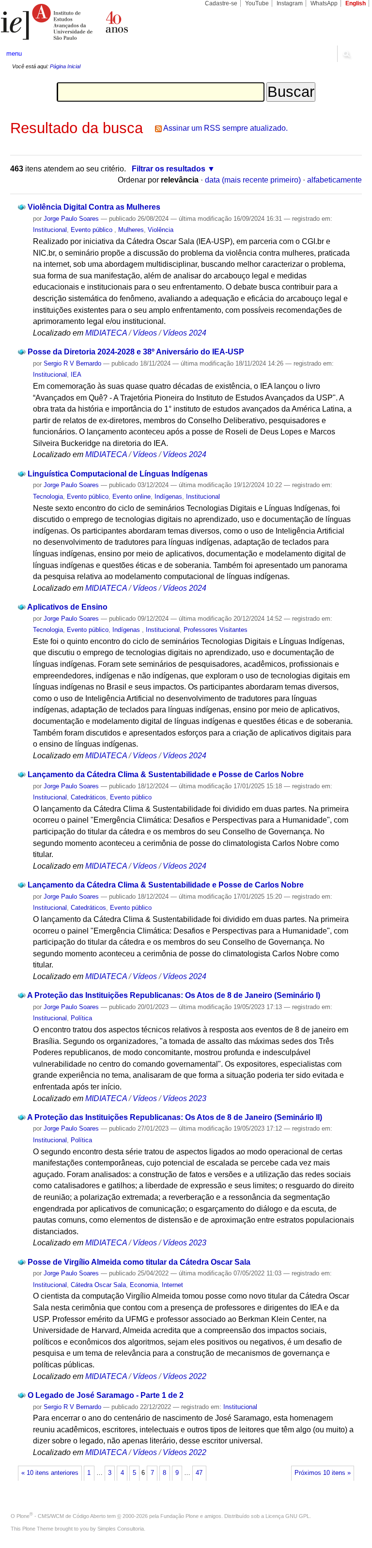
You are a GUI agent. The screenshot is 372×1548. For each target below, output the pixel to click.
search (346, 54)
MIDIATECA (106, 333)
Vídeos (145, 333)
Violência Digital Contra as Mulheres (94, 207)
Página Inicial (65, 66)
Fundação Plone (179, 1516)
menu (14, 53)
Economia (144, 1284)
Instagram (290, 3)
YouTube (257, 3)
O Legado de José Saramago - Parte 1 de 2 (106, 1395)
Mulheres (131, 229)
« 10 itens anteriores (49, 1473)
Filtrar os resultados (168, 169)
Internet (172, 1284)
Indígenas (168, 496)
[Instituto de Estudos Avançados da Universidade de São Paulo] (93, 22)
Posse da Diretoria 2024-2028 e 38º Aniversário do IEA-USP (136, 352)
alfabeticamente (334, 180)
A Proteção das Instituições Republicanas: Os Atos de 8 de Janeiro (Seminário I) (173, 995)
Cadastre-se (221, 3)
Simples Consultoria (120, 1529)
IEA (76, 374)
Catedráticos (88, 797)
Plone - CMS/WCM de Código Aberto (61, 1516)
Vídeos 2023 (184, 1098)
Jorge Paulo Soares (71, 218)
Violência (160, 229)
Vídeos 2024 (184, 333)
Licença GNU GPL (287, 1516)
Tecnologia (48, 496)
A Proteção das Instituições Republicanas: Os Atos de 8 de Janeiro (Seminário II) (174, 1117)
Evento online (131, 496)
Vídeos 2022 (184, 1376)
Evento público (92, 229)
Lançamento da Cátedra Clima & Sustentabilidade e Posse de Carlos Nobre (166, 774)
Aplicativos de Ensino (67, 607)
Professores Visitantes (216, 629)
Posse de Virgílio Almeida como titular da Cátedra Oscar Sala (139, 1262)
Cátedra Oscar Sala (98, 1284)
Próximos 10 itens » (322, 1473)
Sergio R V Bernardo (72, 363)
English (355, 3)
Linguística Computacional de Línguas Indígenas (118, 474)
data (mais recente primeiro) (253, 180)
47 (199, 1473)
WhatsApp (324, 3)
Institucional (50, 229)
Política (81, 1018)
